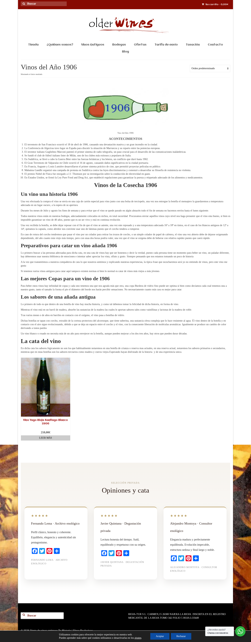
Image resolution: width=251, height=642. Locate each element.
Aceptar (160, 636)
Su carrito (216, 4)
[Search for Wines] (25, 5)
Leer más (45, 437)
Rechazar (181, 636)
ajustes (138, 637)
